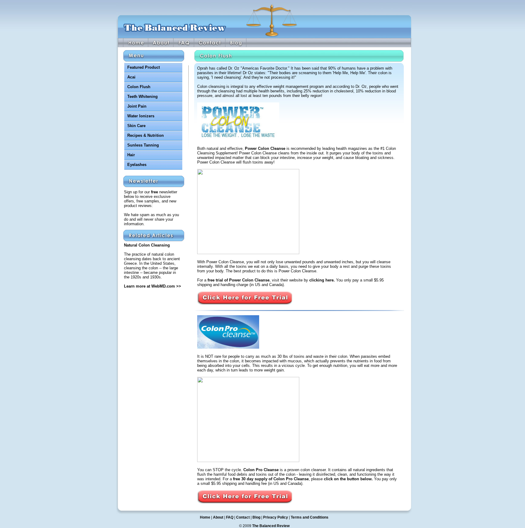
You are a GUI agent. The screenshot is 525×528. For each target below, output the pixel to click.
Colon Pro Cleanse (261, 470)
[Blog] (235, 42)
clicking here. (322, 280)
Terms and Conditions (309, 517)
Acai (131, 77)
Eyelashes (136, 164)
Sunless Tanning (143, 145)
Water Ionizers (140, 116)
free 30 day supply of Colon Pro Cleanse (271, 479)
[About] (160, 42)
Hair (131, 155)
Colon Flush (138, 87)
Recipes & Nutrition (145, 135)
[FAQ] (183, 42)
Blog (256, 517)
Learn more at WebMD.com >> (152, 286)
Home (205, 517)
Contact (243, 517)
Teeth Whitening (142, 96)
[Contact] (209, 42)
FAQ (229, 517)
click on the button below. (348, 479)
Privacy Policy (275, 517)
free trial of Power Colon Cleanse (238, 280)
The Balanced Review (271, 526)
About (218, 517)
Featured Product (143, 67)
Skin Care (136, 125)
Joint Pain (136, 106)
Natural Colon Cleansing (147, 245)
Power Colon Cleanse (265, 148)
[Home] (135, 42)
